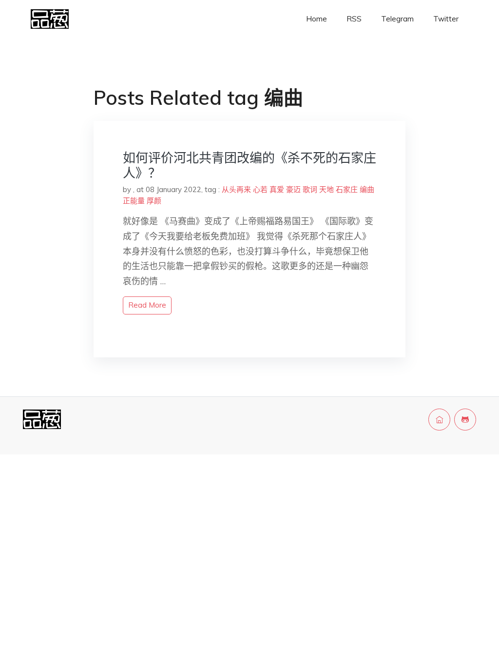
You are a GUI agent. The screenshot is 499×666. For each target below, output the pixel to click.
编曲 (367, 189)
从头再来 (236, 189)
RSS (354, 18)
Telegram (397, 18)
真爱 (276, 189)
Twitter (446, 18)
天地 (326, 189)
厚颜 (154, 200)
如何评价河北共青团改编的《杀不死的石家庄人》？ (249, 165)
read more (147, 305)
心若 (260, 189)
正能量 (134, 200)
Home (316, 18)
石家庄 (347, 189)
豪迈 (293, 189)
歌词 (310, 189)
